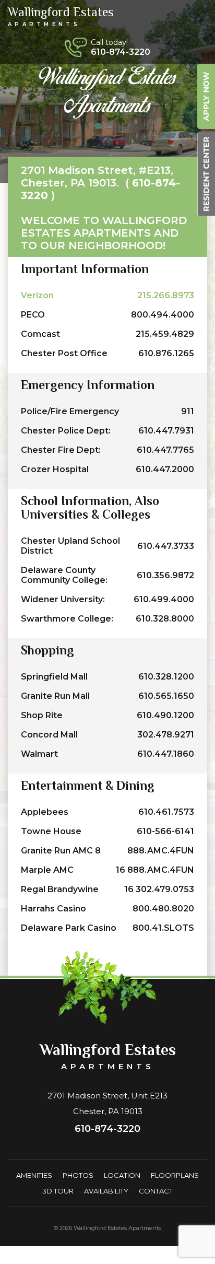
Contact (156, 1191)
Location (122, 1175)
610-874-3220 (120, 52)
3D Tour (58, 1191)
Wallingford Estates (61, 16)
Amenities (34, 1175)
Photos (78, 1175)
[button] (197, 16)
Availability (106, 1191)
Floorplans (175, 1175)
